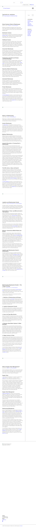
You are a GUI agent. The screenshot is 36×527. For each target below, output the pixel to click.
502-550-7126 (32, 4)
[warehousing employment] (12, 280)
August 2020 (29, 32)
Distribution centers (5, 35)
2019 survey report (14, 215)
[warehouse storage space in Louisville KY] (12, 19)
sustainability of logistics (16, 254)
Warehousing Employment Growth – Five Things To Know (12, 285)
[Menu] (32, 8)
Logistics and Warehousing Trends (10, 202)
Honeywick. (21, 525)
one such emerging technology (18, 235)
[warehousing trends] (12, 197)
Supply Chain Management (6, 393)
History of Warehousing (8, 115)
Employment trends (8, 287)
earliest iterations (6, 124)
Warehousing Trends (12, 203)
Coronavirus (29, 20)
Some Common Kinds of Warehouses (11, 24)
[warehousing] (12, 111)
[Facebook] (22, 2)
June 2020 (29, 33)
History (29, 22)
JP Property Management (15, 25)
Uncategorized (9, 25)
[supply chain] (12, 362)
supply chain (8, 203)
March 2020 (29, 35)
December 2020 (30, 30)
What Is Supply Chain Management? (11, 366)
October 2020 (29, 31)
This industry (12, 298)
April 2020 (29, 34)
